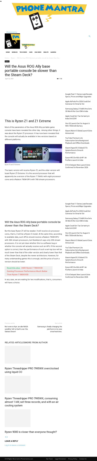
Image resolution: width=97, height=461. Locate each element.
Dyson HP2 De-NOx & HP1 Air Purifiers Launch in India (76, 159)
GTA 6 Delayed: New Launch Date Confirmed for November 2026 (77, 166)
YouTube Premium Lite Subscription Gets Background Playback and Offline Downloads (77, 140)
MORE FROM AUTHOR (36, 342)
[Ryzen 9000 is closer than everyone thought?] (33, 418)
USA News (38, 52)
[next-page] (7, 437)
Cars (30, 52)
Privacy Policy (72, 459)
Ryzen (13, 58)
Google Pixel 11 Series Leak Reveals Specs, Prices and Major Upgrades (78, 95)
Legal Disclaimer (60, 459)
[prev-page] (5, 437)
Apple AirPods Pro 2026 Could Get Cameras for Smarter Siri (78, 103)
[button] (89, 36)
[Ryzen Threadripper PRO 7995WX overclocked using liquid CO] (33, 355)
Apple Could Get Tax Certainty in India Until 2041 (77, 117)
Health (45, 52)
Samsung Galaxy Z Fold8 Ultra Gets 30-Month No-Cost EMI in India (78, 110)
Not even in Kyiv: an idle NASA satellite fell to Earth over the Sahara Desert (16, 329)
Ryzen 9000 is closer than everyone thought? (31, 431)
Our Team (49, 459)
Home (8, 52)
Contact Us (83, 459)
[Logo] (12, 48)
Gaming (53, 52)
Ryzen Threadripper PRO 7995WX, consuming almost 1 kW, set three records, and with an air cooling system (32, 402)
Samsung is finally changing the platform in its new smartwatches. (49, 329)
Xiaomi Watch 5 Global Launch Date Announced (78, 132)
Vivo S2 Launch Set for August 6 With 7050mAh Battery (77, 124)
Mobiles (15, 52)
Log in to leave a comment (15, 445)
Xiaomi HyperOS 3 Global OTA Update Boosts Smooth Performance (76, 150)
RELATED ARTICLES (15, 342)
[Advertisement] (33, 98)
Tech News (23, 52)
